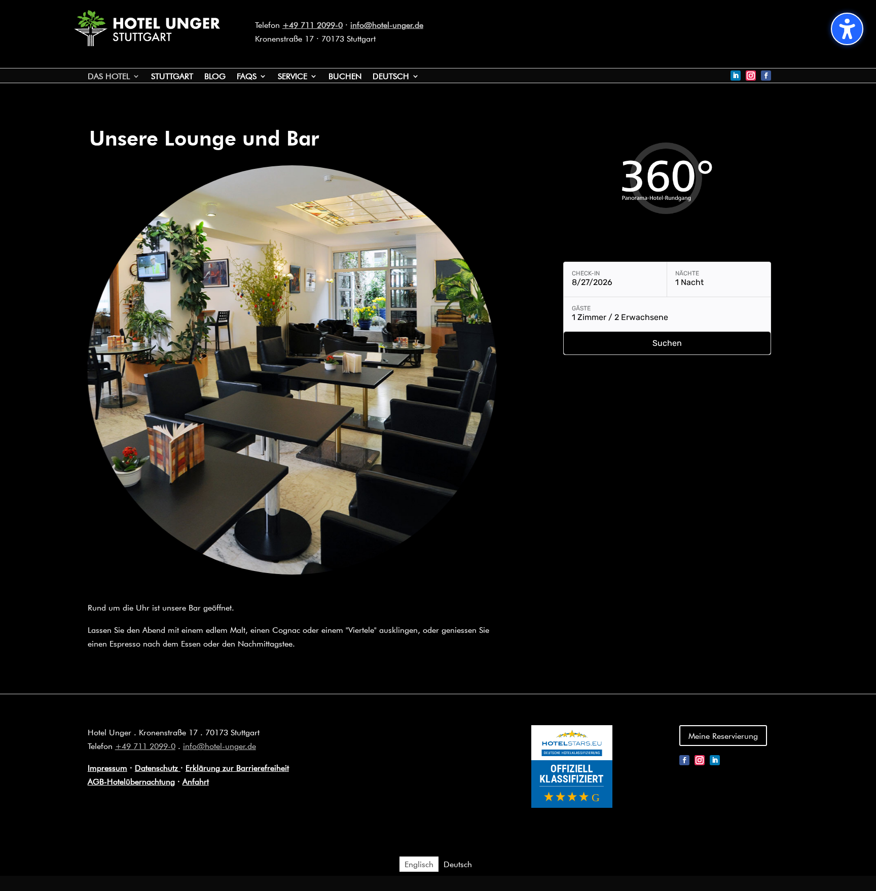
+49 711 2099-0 (312, 24)
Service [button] (292, 77)
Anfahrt (195, 781)
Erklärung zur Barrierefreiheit (237, 767)
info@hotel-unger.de (386, 24)
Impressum (107, 767)
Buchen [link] (344, 77)
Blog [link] (215, 77)
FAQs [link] (247, 77)
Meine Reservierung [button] (723, 735)
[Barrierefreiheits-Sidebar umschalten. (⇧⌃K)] (847, 29)
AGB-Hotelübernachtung (131, 781)
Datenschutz (157, 767)
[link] (147, 43)
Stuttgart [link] (172, 77)
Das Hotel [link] (109, 77)
